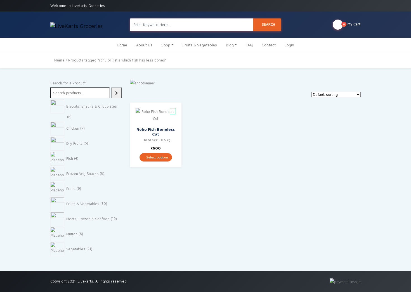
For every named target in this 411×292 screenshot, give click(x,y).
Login (289, 44)
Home (122, 44)
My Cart (352, 24)
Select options (157, 157)
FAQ (249, 44)
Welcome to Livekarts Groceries (77, 5)
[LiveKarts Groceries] (76, 24)
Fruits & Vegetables (200, 44)
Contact (269, 44)
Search (268, 24)
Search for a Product (68, 83)
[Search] (116, 92)
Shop (165, 44)
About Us (144, 44)
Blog (230, 44)
